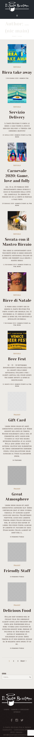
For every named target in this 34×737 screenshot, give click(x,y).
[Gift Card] (17, 401)
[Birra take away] (17, 53)
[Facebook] (11, 720)
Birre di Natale (17, 300)
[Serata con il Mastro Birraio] (17, 220)
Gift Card (17, 420)
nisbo (22, 78)
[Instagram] (16, 720)
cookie (6, 709)
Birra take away (17, 72)
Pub (27, 78)
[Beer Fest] (17, 340)
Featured (18, 460)
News (17, 137)
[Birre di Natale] (17, 281)
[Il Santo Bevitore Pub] (17, 6)
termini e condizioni (20, 709)
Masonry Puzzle (18, 537)
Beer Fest (17, 359)
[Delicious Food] (17, 591)
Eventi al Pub (26, 135)
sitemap (17, 712)
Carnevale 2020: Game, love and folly (17, 176)
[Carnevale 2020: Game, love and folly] (17, 152)
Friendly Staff (17, 571)
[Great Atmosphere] (17, 475)
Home (14, 36)
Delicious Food (17, 610)
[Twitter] (22, 720)
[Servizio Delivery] (17, 93)
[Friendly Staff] (17, 552)
